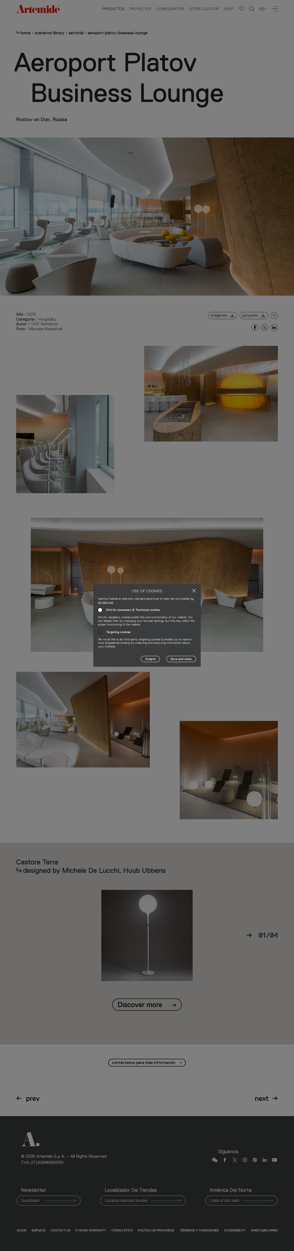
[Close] (194, 590)
